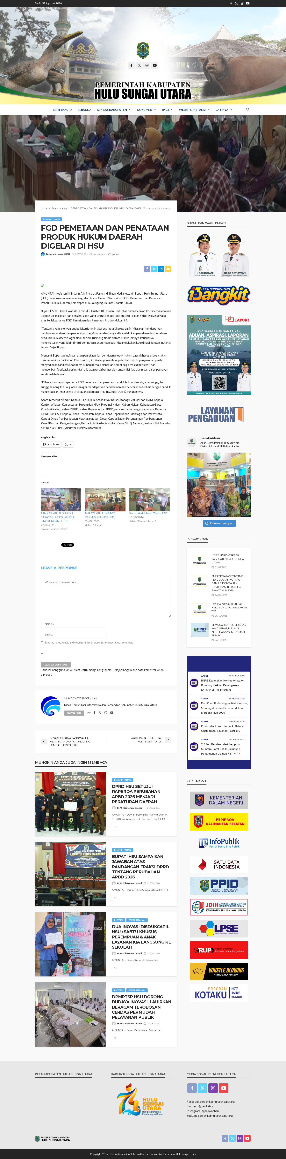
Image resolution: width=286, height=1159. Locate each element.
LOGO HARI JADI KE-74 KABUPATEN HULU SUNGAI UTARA (227, 559)
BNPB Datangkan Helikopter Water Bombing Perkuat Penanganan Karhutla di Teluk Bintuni (222, 685)
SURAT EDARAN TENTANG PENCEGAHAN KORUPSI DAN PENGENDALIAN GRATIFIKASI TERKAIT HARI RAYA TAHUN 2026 (227, 583)
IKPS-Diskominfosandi (129, 807)
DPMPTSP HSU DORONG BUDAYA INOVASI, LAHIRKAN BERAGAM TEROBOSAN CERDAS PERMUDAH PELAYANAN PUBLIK (141, 1007)
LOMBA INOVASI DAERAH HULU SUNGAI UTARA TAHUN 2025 (229, 607)
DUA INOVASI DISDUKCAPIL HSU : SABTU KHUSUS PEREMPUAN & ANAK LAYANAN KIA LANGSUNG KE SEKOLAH (141, 937)
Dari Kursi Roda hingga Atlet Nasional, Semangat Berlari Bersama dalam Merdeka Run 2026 (224, 708)
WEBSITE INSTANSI (192, 109)
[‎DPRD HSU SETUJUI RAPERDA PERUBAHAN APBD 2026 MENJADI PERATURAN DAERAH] (70, 804)
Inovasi (118, 920)
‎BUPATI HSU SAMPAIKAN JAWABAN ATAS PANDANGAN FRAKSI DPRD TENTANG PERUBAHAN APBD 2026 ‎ (140, 867)
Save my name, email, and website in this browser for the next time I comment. (89, 642)
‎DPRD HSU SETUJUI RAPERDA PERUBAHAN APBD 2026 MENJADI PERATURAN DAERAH (136, 794)
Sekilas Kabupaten (112, 109)
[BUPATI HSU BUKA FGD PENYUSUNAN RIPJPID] (105, 499)
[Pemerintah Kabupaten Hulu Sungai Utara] (143, 50)
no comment (99, 254)
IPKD (165, 109)
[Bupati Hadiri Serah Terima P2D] (149, 499)
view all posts (74, 713)
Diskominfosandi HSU (58, 254)
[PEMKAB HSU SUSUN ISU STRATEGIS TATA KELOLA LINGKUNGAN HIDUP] (61, 499)
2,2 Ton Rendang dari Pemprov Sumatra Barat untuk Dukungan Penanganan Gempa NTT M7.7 (220, 749)
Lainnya (222, 109)
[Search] (247, 109)
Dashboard (62, 109)
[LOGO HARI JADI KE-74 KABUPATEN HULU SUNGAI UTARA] (200, 560)
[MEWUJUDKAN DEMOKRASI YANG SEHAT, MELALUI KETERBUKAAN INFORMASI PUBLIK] (200, 630)
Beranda (84, 109)
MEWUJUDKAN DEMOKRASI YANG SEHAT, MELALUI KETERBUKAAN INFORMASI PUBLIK (228, 630)
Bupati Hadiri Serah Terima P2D (148, 513)
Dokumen (144, 109)
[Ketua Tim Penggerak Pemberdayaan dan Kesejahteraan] (219, 485)
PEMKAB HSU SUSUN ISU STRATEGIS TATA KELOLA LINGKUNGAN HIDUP (58, 517)
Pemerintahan (51, 219)
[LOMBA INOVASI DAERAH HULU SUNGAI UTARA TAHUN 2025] (200, 609)
